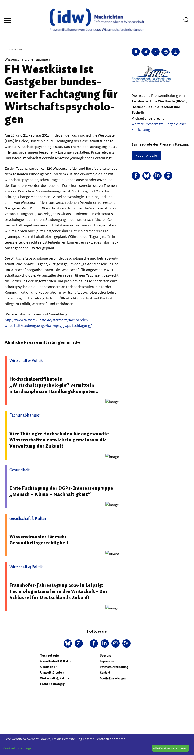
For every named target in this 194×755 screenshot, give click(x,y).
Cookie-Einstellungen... (19, 748)
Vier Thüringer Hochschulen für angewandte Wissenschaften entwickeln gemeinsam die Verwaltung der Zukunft (59, 439)
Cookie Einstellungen (113, 678)
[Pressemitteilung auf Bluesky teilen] (146, 176)
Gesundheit (48, 667)
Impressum (107, 661)
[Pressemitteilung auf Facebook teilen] (136, 176)
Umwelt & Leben (52, 672)
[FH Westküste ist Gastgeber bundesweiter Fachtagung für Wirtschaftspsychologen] (145, 52)
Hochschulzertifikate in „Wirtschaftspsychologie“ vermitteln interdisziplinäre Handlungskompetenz (53, 385)
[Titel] (136, 52)
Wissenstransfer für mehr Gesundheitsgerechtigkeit (39, 539)
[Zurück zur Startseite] (97, 19)
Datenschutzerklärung (114, 667)
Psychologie (146, 155)
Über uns (105, 655)
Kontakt (105, 673)
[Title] (155, 52)
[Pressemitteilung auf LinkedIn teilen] (157, 176)
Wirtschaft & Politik (54, 678)
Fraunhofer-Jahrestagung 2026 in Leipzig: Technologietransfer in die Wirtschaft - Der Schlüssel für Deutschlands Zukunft (58, 591)
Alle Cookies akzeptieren (170, 748)
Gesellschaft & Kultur (56, 661)
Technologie (49, 655)
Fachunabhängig (52, 684)
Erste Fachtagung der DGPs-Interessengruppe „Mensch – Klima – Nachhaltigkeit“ (61, 491)
